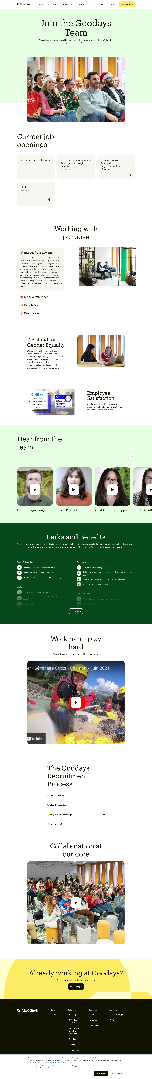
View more (76, 611)
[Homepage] (23, 4)
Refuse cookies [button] (117, 1073)
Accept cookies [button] (101, 1073)
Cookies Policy (61, 1062)
